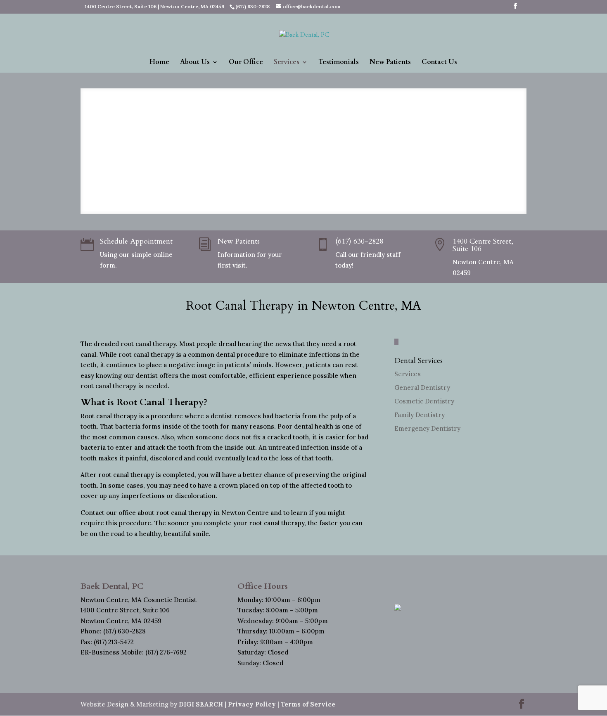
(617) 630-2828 (359, 241)
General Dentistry (422, 387)
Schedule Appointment (136, 241)
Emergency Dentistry (427, 428)
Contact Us (439, 62)
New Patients (390, 62)
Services (286, 62)
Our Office (246, 62)
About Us (195, 62)
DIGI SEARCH (201, 704)
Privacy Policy (252, 704)
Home (159, 62)
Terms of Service (308, 704)
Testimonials (338, 62)
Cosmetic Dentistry (424, 401)
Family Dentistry (419, 415)
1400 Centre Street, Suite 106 (483, 245)
